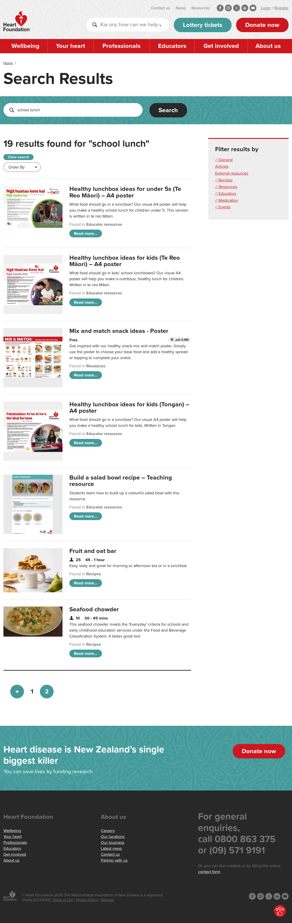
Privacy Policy (87, 900)
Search (168, 110)
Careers (108, 830)
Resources (200, 7)
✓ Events (222, 207)
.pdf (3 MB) (182, 339)
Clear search (18, 157)
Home (8, 63)
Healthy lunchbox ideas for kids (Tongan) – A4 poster (129, 408)
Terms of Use (62, 900)
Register (281, 7)
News (181, 7)
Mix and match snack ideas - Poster (118, 331)
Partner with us (114, 860)
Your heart (70, 46)
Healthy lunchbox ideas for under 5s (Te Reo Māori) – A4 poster (125, 192)
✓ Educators (225, 193)
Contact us (160, 7)
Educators (172, 46)
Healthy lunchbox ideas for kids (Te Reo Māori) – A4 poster (124, 261)
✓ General (224, 159)
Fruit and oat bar (92, 551)
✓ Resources (226, 186)
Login (266, 7)
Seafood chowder (94, 609)
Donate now (262, 25)
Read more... (85, 233)
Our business (112, 842)
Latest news (111, 848)
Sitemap (107, 900)
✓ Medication (226, 200)
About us (268, 46)
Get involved (221, 46)
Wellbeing (25, 46)
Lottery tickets (202, 25)
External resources (231, 173)
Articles (221, 166)
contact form (209, 871)
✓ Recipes (223, 180)
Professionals (121, 46)
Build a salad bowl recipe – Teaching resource (120, 481)
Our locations (113, 836)
